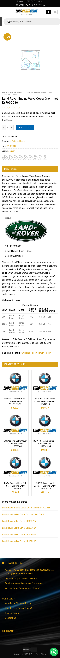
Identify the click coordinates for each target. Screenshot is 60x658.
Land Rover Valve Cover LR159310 (19, 541)
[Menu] (4, 12)
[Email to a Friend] (19, 157)
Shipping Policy (29, 353)
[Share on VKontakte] (29, 157)
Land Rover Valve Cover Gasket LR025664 (23, 514)
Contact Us (10, 618)
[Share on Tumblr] (40, 157)
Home (4, 92)
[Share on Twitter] (14, 157)
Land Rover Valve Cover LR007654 (19, 528)
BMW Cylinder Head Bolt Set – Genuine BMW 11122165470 (15, 486)
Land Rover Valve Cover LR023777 (19, 521)
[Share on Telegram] (45, 157)
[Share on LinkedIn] (35, 157)
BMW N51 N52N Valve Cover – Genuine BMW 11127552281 (44, 401)
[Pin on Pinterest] (24, 157)
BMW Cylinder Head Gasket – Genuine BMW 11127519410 (45, 486)
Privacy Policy (12, 613)
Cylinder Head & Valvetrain (38, 92)
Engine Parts (16, 92)
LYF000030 (11, 146)
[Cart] (55, 12)
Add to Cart (25, 127)
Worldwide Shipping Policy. (18, 603)
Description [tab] (10, 169)
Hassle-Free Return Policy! (18, 608)
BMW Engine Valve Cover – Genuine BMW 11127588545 (15, 444)
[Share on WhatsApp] (4, 157)
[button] (54, 652)
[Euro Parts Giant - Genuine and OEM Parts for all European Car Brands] (26, 12)
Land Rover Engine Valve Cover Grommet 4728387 (27, 507)
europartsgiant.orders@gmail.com (27, 583)
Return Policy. (44, 353)
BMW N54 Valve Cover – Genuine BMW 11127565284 (44, 444)
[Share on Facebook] (9, 157)
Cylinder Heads (9, 95)
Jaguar (11, 151)
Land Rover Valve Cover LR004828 (19, 534)
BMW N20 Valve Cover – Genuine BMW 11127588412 (15, 401)
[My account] (48, 12)
